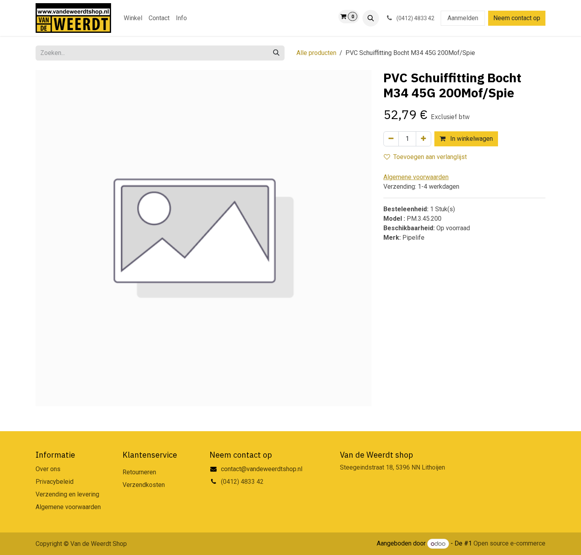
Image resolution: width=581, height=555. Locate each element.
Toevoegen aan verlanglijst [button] (430, 157)
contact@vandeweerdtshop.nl (262, 469)
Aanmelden (462, 18)
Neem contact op (516, 18)
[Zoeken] (276, 53)
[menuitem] (133, 18)
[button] (370, 18)
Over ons (48, 469)
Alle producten (316, 53)
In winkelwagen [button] (471, 138)
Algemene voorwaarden (68, 507)
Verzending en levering (67, 494)
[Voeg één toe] (423, 138)
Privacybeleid (55, 481)
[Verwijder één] (391, 138)
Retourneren (139, 472)
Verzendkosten (144, 485)
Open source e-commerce (509, 543)
